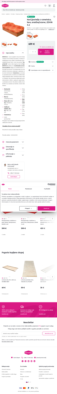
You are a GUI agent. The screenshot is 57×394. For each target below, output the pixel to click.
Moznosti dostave (6, 369)
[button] (41, 62)
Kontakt (22, 369)
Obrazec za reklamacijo (25, 371)
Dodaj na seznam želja (54, 17)
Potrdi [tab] (10, 188)
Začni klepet (13, 176)
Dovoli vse (46, 208)
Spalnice (8, 14)
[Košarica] (49, 5)
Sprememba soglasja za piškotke (46, 378)
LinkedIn (34, 361)
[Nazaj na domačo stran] (5, 5)
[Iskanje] (3, 9)
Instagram (25, 361)
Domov (3, 14)
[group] (13, 29)
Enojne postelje (19, 14)
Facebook (22, 361)
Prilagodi (27, 208)
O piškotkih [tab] (47, 188)
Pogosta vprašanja (6, 376)
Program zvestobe (24, 376)
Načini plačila (5, 371)
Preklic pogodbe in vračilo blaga (9, 374)
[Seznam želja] (45, 6)
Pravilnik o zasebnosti (44, 371)
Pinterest (31, 361)
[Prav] (35, 36)
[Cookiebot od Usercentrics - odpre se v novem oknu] (48, 184)
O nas (21, 379)
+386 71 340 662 (14, 173)
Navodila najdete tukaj (7, 341)
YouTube (28, 361)
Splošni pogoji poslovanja (44, 369)
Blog (21, 374)
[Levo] (29, 36)
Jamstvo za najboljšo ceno (48, 46)
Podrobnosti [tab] (28, 188)
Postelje (13, 14)
